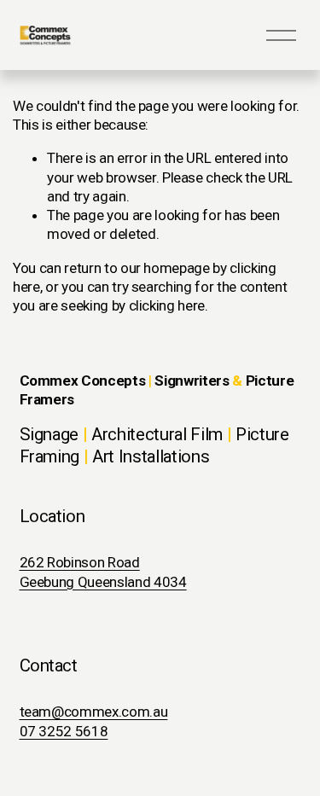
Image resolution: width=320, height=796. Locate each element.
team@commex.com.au (94, 711)
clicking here (167, 305)
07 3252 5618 (64, 731)
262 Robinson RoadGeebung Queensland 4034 (103, 572)
